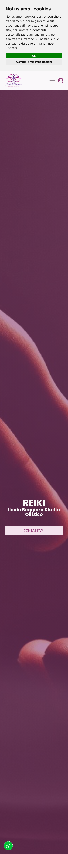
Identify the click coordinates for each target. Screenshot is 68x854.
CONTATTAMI (34, 530)
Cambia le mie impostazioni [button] (34, 61)
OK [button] (34, 55)
